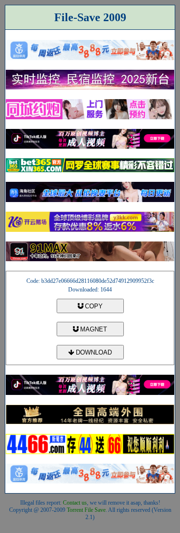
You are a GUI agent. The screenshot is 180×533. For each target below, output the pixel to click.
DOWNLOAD (93, 352)
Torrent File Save (86, 510)
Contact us (75, 502)
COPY (93, 306)
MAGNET (92, 329)
